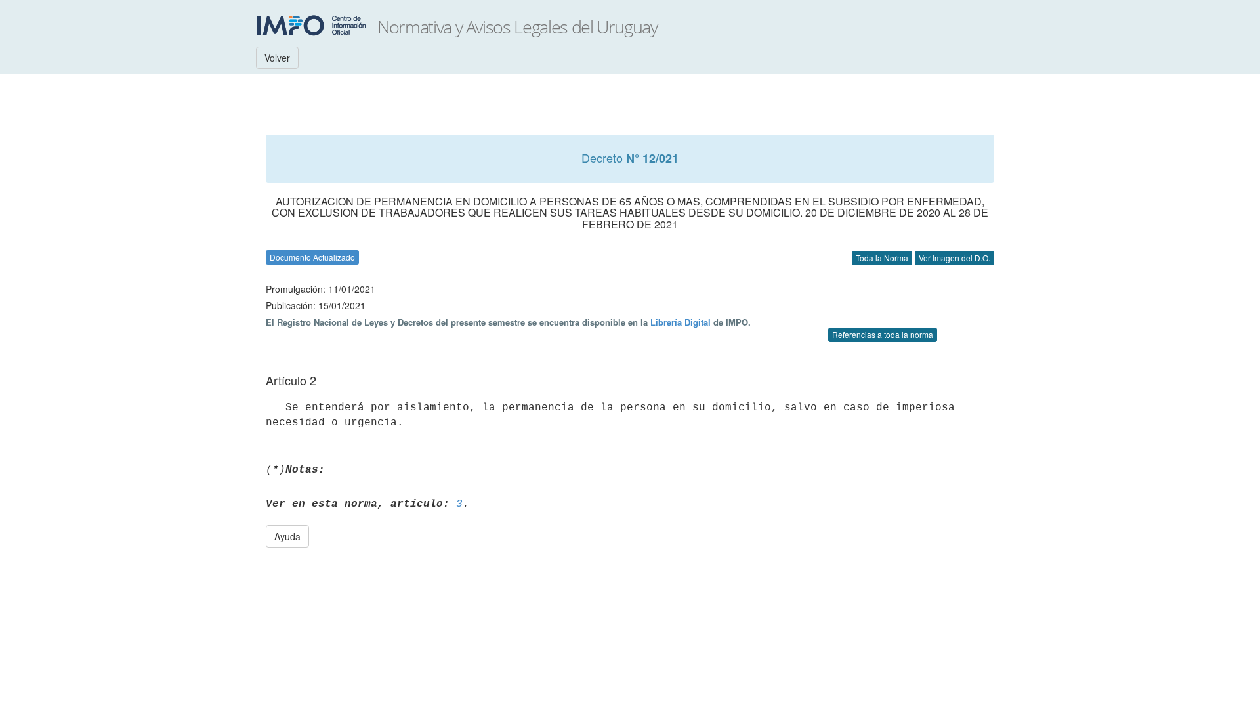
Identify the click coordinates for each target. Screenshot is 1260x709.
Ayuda (287, 536)
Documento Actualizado (312, 257)
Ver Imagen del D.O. (954, 257)
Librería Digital (680, 322)
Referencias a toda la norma (882, 334)
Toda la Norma (882, 257)
